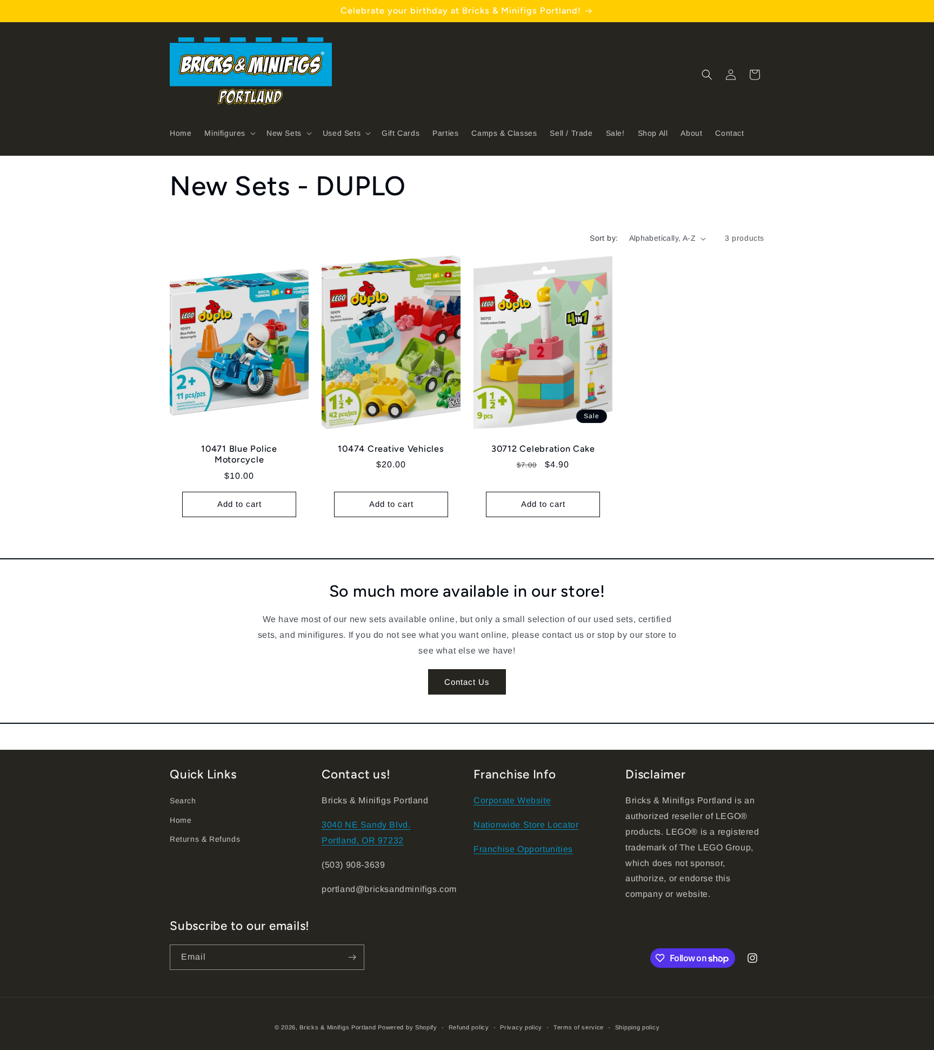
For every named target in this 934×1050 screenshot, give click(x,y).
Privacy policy (521, 1027)
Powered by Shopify (407, 1027)
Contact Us (467, 681)
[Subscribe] (352, 957)
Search (183, 800)
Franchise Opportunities (523, 849)
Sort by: (604, 238)
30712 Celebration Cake (543, 449)
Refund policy (469, 1027)
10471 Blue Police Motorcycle (239, 454)
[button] (229, 133)
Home (180, 820)
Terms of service (578, 1027)
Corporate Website (512, 800)
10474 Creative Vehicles (391, 449)
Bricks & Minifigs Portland (337, 1027)
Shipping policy (637, 1027)
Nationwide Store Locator (525, 824)
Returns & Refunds (205, 839)
